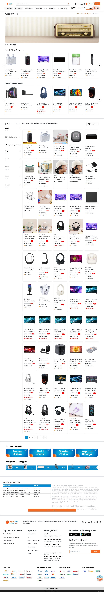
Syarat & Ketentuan (33, 540)
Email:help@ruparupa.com (52, 539)
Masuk (90, 3)
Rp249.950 (37, 492)
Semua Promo (52, 8)
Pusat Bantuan (7, 534)
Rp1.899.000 (37, 488)
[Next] (45, 437)
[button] (66, 8)
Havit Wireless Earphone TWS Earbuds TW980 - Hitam (16, 494)
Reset (17, 124)
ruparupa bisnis (8, 540)
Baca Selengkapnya (52, 510)
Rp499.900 (37, 494)
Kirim (95, 551)
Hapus (6, 130)
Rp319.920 (36, 496)
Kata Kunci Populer (33, 550)
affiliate (29, 553)
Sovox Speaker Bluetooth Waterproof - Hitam (14, 496)
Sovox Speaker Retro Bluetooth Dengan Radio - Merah (16, 492)
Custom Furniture (8, 544)
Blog (28, 537)
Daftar (97, 3)
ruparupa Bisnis (62, 8)
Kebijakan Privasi (32, 544)
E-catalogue (31, 547)
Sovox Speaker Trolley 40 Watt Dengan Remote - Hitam (16, 488)
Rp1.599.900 (37, 490)
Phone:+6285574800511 (52, 544)
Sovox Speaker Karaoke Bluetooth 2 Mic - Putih (14, 490)
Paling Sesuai (94, 124)
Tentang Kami (31, 534)
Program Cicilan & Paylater (11, 537)
